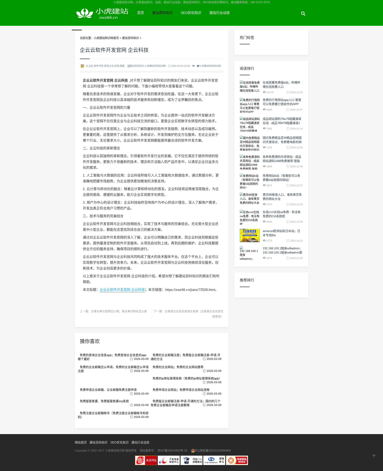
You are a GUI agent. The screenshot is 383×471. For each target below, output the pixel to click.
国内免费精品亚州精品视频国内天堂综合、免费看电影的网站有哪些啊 (282, 142)
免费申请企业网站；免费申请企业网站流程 (181, 389)
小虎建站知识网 (104, 17)
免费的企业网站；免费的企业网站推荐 (178, 367)
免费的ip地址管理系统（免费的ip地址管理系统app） (187, 378)
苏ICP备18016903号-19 (172, 450)
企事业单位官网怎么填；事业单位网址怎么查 (119, 311)
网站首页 (81, 442)
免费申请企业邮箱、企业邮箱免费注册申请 (108, 389)
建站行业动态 (219, 13)
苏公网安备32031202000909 (212, 450)
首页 (140, 13)
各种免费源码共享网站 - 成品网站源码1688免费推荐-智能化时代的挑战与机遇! (282, 161)
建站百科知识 (162, 13)
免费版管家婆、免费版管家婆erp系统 (104, 401)
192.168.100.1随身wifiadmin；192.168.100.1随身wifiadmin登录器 (282, 252)
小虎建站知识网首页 (106, 37)
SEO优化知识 (191, 13)
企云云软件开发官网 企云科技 (122, 290)
